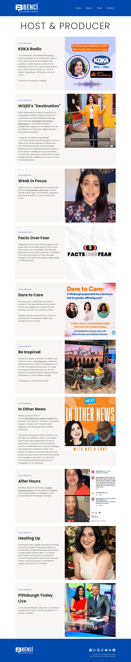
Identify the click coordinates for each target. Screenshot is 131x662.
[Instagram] (94, 650)
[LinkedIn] (110, 650)
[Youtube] (106, 650)
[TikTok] (102, 650)
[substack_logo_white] (90, 650)
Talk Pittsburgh (40, 361)
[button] (99, 8)
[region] (65, 64)
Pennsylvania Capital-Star (37, 190)
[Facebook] (113, 650)
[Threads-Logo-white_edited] (98, 650)
